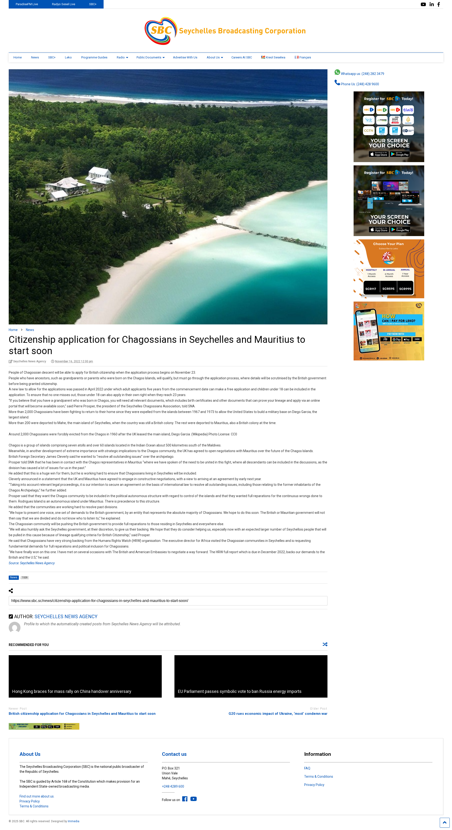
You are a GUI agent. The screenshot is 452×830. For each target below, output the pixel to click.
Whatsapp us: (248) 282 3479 (362, 74)
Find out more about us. (37, 796)
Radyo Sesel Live (63, 4)
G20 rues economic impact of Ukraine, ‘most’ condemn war (278, 713)
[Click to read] (85, 676)
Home (17, 57)
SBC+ (93, 4)
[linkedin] (432, 4)
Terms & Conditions (34, 806)
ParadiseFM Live (27, 4)
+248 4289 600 (173, 786)
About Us (213, 57)
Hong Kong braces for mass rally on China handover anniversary (71, 691)
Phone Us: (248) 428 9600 (359, 84)
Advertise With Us (185, 57)
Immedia (73, 821)
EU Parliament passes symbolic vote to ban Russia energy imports (240, 691)
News (35, 57)
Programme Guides (94, 57)
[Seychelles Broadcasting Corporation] (226, 44)
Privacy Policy (30, 801)
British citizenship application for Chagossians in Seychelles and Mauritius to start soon (82, 713)
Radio (121, 57)
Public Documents (149, 57)
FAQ (307, 768)
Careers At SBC (241, 57)
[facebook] (438, 4)
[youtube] (423, 4)
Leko (68, 57)
